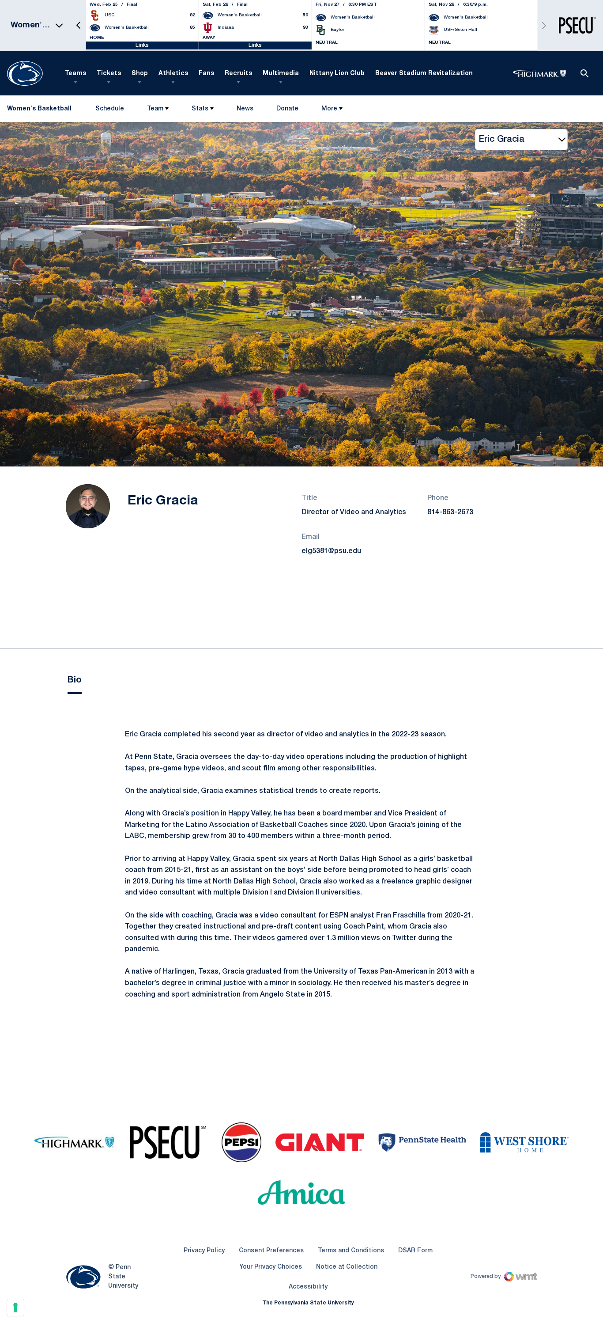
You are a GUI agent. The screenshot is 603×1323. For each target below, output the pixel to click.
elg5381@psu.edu (331, 551)
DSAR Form (415, 1251)
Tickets (109, 73)
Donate (287, 110)
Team (155, 109)
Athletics (173, 73)
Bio (75, 680)
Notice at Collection (346, 1267)
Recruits (238, 73)
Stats (200, 109)
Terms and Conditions (351, 1251)
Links (142, 45)
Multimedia (281, 73)
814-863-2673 (450, 512)
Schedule (109, 109)
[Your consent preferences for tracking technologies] (15, 1307)
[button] (79, 25)
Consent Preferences (271, 1251)
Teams (75, 73)
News (245, 109)
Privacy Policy (204, 1251)
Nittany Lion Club (337, 73)
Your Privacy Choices (270, 1267)
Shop (140, 73)
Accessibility (308, 1287)
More (329, 109)
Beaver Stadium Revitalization (424, 73)
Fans (206, 73)
